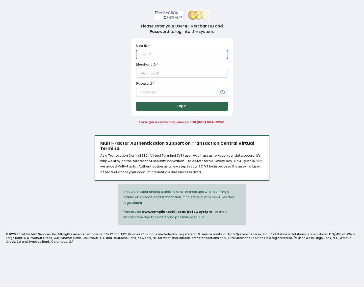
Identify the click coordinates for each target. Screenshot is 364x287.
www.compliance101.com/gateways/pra (177, 211)
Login (181, 106)
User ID (143, 46)
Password (145, 83)
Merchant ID (147, 64)
